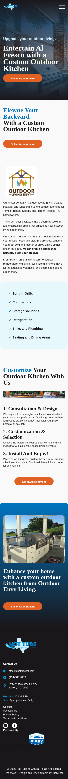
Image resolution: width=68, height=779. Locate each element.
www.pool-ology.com (15, 744)
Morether (58, 772)
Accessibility (10, 710)
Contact (7, 707)
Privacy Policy (11, 714)
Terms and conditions (15, 718)
